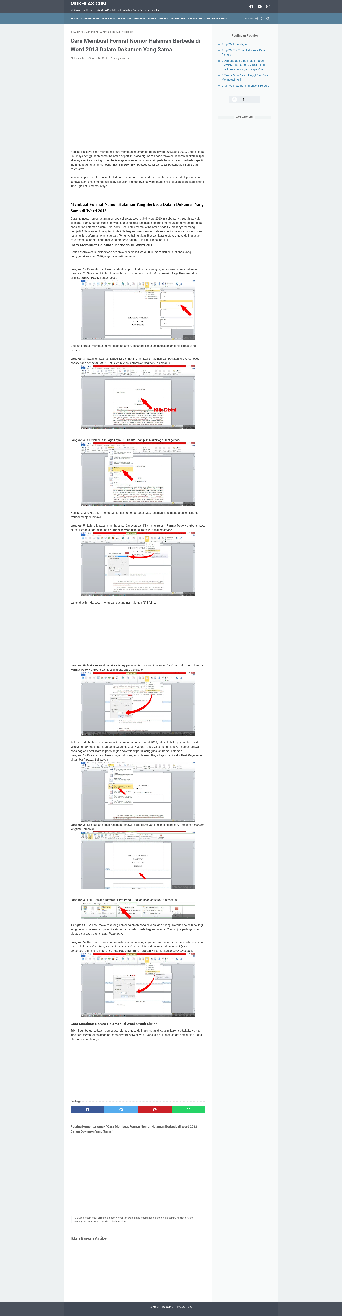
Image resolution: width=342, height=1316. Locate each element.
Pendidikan (91, 18)
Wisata (163, 18)
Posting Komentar (120, 58)
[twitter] (121, 1109)
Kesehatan (109, 18)
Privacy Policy (184, 1306)
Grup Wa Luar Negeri (235, 44)
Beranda (76, 18)
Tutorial (140, 18)
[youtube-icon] (259, 7)
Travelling (177, 18)
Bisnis (152, 18)
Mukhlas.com (89, 4)
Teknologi (195, 18)
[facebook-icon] (251, 7)
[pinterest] (155, 1109)
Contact (154, 1306)
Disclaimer (167, 1306)
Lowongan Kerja (215, 18)
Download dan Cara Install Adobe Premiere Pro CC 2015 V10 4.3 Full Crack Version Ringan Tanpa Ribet (243, 65)
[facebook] (87, 1109)
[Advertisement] (138, 105)
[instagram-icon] (267, 7)
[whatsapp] (188, 1109)
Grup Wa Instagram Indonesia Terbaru (245, 85)
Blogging (124, 18)
